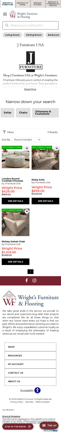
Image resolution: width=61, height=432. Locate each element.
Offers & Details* (42, 402)
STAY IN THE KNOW (17, 426)
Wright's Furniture (7, 4)
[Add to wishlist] (27, 148)
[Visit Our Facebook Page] (27, 280)
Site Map (29, 402)
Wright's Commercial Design (53, 4)
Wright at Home (22, 4)
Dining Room (33, 35)
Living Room (12, 35)
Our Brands (8, 410)
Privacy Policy (16, 402)
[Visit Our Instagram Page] (34, 280)
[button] (5, 14)
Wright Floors (37, 4)
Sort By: (6, 140)
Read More (30, 89)
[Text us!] (49, 426)
